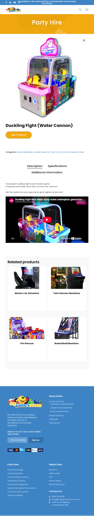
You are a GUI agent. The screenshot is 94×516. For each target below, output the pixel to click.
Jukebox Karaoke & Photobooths (21, 488)
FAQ (50, 477)
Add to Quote (18, 135)
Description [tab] (34, 166)
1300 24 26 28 (58, 496)
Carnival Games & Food (43, 152)
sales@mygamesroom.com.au (66, 499)
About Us (53, 470)
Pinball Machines (56, 415)
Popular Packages (15, 470)
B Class (80, 152)
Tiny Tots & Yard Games (66, 152)
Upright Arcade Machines (61, 408)
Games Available (15, 495)
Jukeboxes (53, 419)
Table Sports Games (16, 481)
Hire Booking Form (57, 484)
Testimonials (54, 473)
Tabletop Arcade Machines (62, 404)
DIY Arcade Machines (59, 411)
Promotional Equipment (17, 484)
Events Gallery (55, 481)
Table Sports (54, 423)
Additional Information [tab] (46, 172)
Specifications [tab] (57, 166)
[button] (87, 9)
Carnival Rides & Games (18, 477)
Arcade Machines (24, 152)
